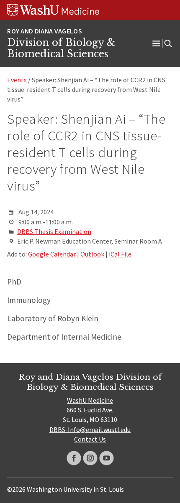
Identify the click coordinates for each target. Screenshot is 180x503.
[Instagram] (90, 458)
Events (17, 80)
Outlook (92, 254)
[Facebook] (74, 458)
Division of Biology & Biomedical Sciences (61, 48)
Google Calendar (52, 254)
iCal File (120, 254)
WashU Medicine (90, 400)
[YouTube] (106, 458)
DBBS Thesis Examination (54, 231)
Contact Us (90, 439)
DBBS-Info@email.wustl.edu (90, 429)
